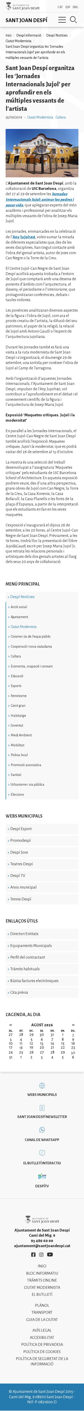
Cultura (16, 656)
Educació (17, 676)
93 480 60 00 (42, 1241)
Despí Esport (21, 829)
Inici (8, 35)
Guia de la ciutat (42, 1320)
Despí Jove (19, 852)
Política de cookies (42, 1352)
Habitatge (18, 715)
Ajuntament (19, 617)
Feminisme (19, 696)
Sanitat (16, 775)
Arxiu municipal (23, 887)
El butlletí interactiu (42, 1163)
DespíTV (42, 1186)
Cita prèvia (19, 992)
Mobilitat (17, 745)
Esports (16, 686)
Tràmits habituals (25, 969)
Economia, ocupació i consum (32, 666)
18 (21, 1048)
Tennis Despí (20, 899)
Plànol (42, 1305)
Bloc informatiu (42, 1273)
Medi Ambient (21, 735)
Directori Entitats (24, 934)
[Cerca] (73, 20)
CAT (60, 7)
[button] (42, 176)
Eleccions (17, 794)
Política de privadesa (42, 1345)
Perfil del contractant (27, 957)
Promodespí (20, 841)
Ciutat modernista (42, 1288)
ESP (68, 7)
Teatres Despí (21, 864)
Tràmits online (42, 1280)
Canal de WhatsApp (42, 1140)
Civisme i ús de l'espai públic (31, 636)
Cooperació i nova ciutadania (31, 646)
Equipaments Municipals (31, 946)
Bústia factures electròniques (34, 981)
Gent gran (18, 705)
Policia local (19, 755)
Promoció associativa (26, 765)
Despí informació (28, 35)
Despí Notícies (22, 597)
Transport (42, 1312)
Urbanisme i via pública (27, 784)
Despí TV (17, 876)
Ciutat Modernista (24, 627)
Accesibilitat (42, 1338)
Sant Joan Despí (26, 20)
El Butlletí (42, 1295)
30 (73, 1053)
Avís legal (42, 1330)
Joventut (17, 725)
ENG (75, 7)
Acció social (19, 607)
